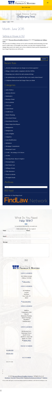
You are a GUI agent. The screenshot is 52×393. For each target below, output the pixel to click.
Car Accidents (10, 102)
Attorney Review (10, 93)
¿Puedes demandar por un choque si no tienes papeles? (22, 68)
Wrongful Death (10, 177)
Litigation (9, 137)
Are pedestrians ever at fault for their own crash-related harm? (24, 77)
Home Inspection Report (13, 124)
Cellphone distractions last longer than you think (20, 80)
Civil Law (8, 105)
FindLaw (45, 377)
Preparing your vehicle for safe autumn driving (20, 74)
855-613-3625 (9, 353)
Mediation (9, 143)
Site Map (13, 377)
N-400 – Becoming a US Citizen (15, 152)
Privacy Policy (20, 377)
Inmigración (9, 130)
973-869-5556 (26, 7)
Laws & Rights (10, 133)
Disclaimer (7, 377)
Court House (9, 108)
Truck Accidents (10, 174)
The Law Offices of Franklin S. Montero (18, 40)
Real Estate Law (38, 40)
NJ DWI (8, 155)
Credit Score (9, 112)
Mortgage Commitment (12, 146)
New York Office (26, 301)
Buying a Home (10, 99)
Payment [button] (7, 368)
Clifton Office (26, 281)
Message (5, 242)
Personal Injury (10, 162)
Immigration (9, 127)
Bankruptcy (9, 96)
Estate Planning (10, 115)
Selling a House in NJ (14, 36)
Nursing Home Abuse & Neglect (15, 159)
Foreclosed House (11, 118)
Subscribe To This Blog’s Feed (13, 195)
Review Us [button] (7, 365)
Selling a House (10, 168)
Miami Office (27, 340)
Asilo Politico (10, 90)
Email (5, 236)
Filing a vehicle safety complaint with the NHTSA (20, 71)
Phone (28, 230)
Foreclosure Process (12, 121)
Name (4, 230)
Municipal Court (10, 149)
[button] (48, 2)
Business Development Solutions (32, 377)
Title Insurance (10, 171)
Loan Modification (11, 140)
